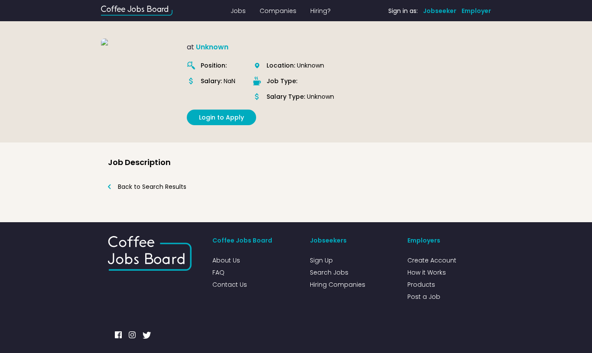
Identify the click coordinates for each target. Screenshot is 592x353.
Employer (476, 10)
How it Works (426, 272)
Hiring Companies (337, 284)
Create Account (431, 260)
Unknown (212, 47)
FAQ (218, 272)
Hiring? (320, 10)
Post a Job (423, 296)
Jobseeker (439, 10)
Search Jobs (329, 272)
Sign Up (321, 260)
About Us (226, 260)
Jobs (238, 10)
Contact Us (229, 284)
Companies (278, 10)
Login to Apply (221, 117)
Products (421, 284)
